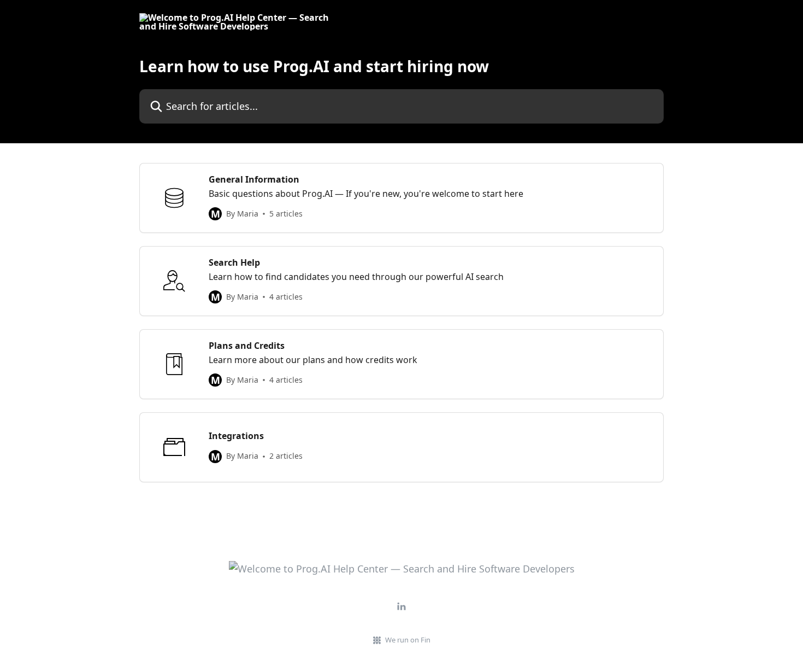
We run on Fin (407, 640)
